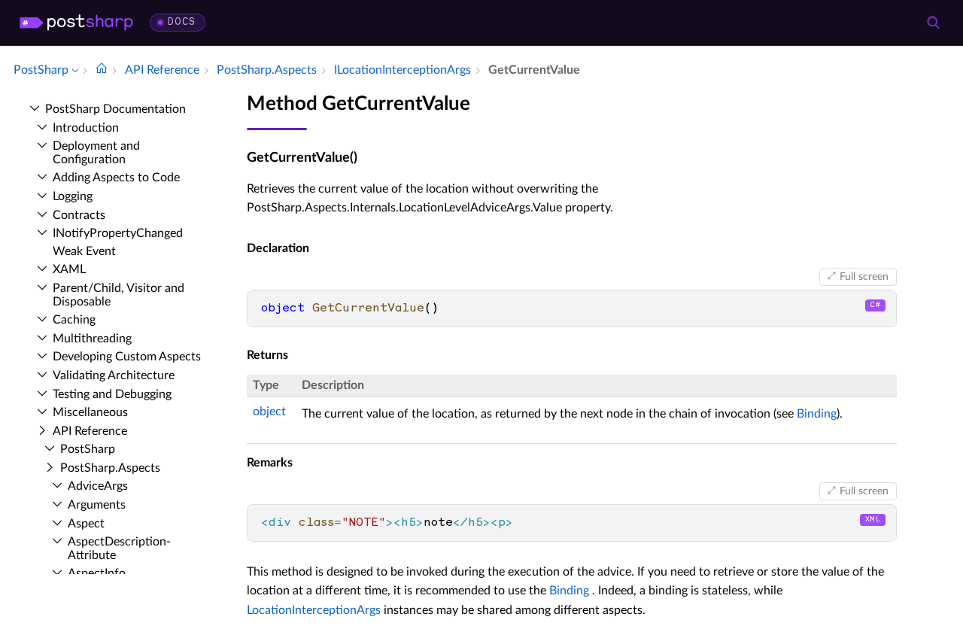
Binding (817, 414)
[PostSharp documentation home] (102, 70)
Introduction (86, 128)
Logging (73, 196)
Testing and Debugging (112, 394)
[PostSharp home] (76, 23)
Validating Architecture (114, 375)
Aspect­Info (97, 573)
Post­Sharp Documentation (115, 109)
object (269, 412)
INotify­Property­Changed (118, 233)
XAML (69, 269)
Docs (182, 22)
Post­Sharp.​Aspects (110, 468)
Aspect (86, 524)
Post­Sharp (87, 449)
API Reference (90, 431)
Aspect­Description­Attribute (119, 548)
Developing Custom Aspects (127, 357)
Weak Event (84, 251)
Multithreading (92, 339)
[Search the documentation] (933, 23)
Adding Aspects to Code (116, 178)
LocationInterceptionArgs (314, 610)
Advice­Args (98, 486)
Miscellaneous (90, 412)
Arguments (97, 505)
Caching (74, 320)
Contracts (79, 215)
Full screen (864, 277)
